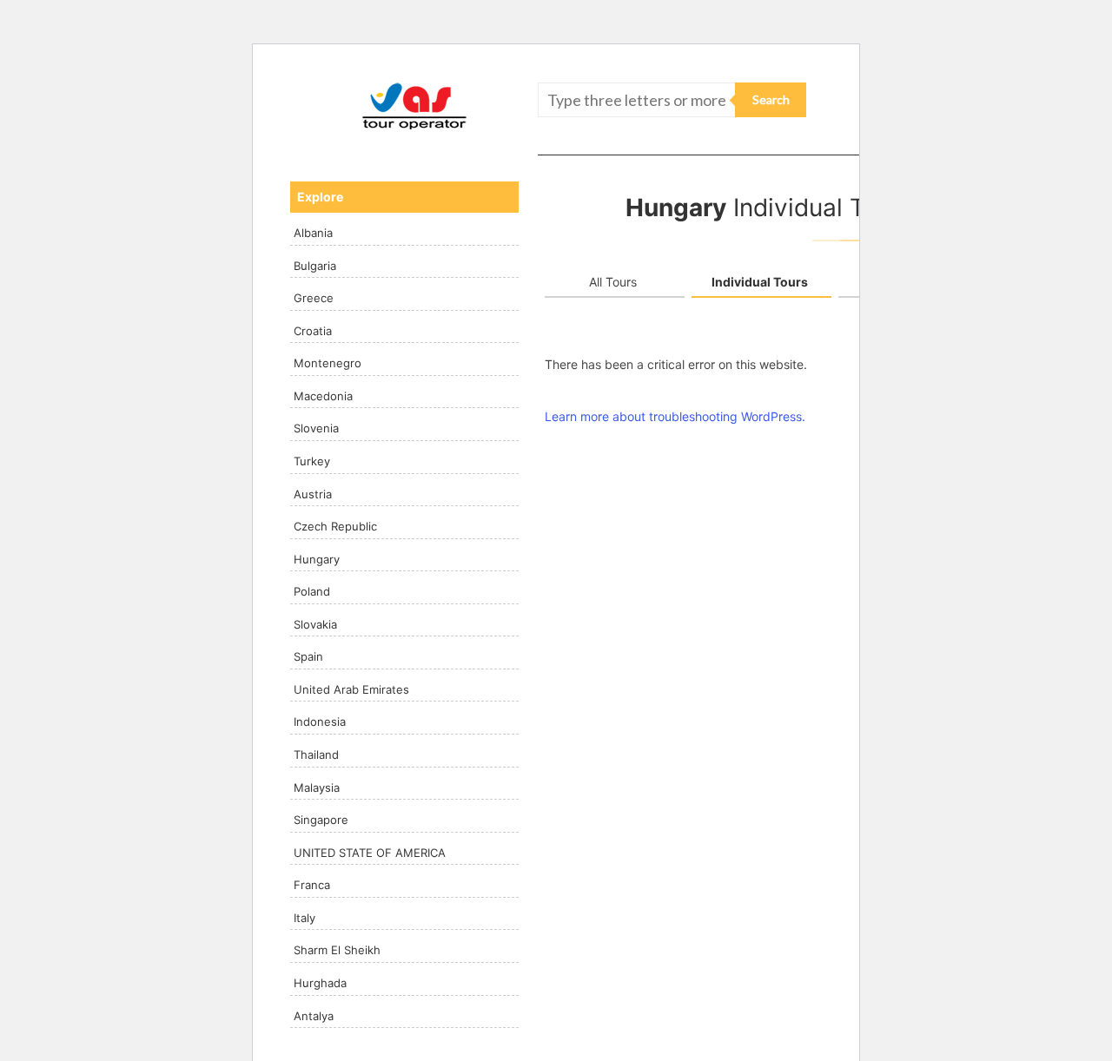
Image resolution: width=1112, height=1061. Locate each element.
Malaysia (317, 787)
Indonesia (320, 721)
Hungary (317, 559)
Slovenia (316, 428)
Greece (314, 298)
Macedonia (323, 396)
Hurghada (320, 983)
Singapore (321, 820)
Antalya (314, 1016)
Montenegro (327, 363)
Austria (313, 494)
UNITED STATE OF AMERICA (370, 853)
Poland (312, 591)
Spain (308, 656)
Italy (304, 918)
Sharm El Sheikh (337, 950)
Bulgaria (315, 266)
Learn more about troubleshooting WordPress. (675, 416)
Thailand (316, 754)
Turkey (312, 461)
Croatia (313, 331)
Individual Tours (760, 281)
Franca (312, 885)
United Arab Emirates (351, 689)
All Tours (613, 281)
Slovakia (315, 624)
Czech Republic (335, 526)
